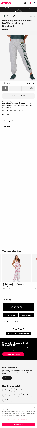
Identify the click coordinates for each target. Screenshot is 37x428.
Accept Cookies (18, 424)
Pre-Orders (8, 399)
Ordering (7, 390)
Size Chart (30, 83)
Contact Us (19, 390)
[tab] (10, 315)
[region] (18, 416)
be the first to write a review (18, 333)
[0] (30, 3)
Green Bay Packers (13, 16)
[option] (18, 9)
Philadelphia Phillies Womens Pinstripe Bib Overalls (13, 285)
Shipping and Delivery (11, 395)
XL (24, 88)
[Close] (35, 407)
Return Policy (26, 395)
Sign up (7, 378)
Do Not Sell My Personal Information (18, 419)
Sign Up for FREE (13, 354)
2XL (31, 88)
